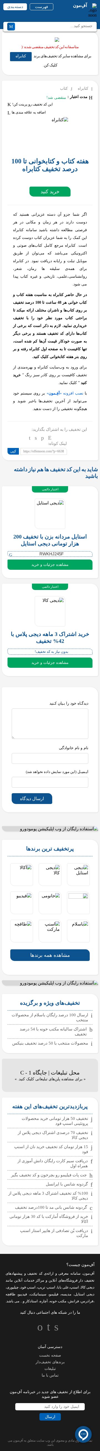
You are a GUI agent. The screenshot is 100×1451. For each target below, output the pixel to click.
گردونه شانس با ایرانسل (67, 1184)
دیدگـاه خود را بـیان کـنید (68, 703)
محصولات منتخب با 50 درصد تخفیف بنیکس (50, 1043)
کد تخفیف (34, 1273)
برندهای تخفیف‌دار (50, 1362)
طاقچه (10, 1294)
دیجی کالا (87, 1287)
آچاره (44, 1301)
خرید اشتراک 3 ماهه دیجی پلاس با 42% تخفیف (50, 637)
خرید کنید (50, 191)
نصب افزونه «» (65, 393)
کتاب (64, 88)
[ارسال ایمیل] (49, 438)
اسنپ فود (28, 1287)
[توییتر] (36, 438)
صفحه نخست (50, 1355)
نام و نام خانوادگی (73, 748)
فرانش (73, 1301)
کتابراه (21, 56)
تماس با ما (50, 1375)
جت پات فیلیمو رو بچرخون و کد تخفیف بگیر (49, 1175)
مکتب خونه (58, 1301)
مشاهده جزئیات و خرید (50, 565)
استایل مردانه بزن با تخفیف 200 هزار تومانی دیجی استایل (50, 540)
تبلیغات (50, 1369)
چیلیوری (13, 1287)
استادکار (31, 1301)
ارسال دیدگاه (32, 798)
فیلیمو (53, 1294)
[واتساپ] (42, 438)
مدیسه (66, 1294)
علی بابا (63, 1287)
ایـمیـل (57, 772)
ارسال (50, 1417)
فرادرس (87, 1301)
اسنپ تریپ (46, 1287)
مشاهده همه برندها (50, 955)
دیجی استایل (84, 1294)
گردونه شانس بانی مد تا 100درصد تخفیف (51, 1207)
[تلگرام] (30, 438)
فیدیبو (22, 1294)
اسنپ (74, 1287)
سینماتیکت (38, 1294)
